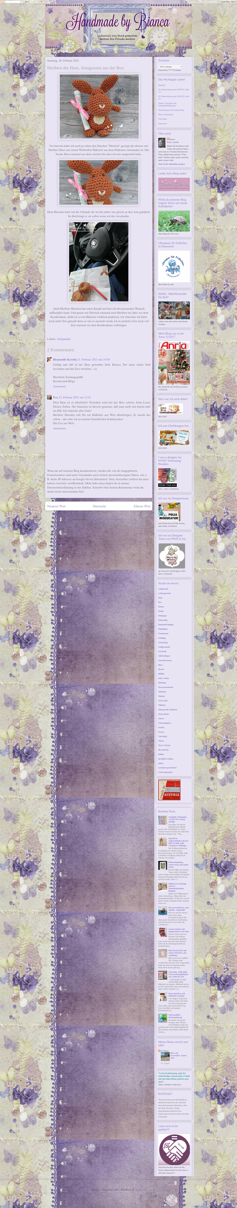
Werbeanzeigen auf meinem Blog (171, 110)
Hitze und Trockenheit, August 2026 (178, 1055)
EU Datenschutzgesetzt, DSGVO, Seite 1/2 (173, 90)
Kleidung (162, 682)
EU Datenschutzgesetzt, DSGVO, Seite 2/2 (173, 97)
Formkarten (163, 633)
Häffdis (161, 673)
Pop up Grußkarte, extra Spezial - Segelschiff (178, 908)
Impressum (162, 123)
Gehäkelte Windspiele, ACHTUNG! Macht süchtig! (177, 819)
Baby (160, 597)
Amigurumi (64, 339)
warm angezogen (165, 772)
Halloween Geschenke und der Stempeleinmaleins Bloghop (177, 887)
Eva (55, 397)
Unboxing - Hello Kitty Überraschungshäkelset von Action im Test (178, 974)
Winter (161, 740)
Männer (161, 696)
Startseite (99, 506)
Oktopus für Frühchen (167, 709)
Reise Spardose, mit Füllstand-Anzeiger (176, 994)
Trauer (161, 731)
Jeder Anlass (163, 678)
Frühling (162, 638)
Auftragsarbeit (164, 593)
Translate (177, 70)
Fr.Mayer (165, 1050)
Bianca (172, 139)
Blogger (140, 1189)
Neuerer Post (56, 506)
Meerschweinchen (165, 687)
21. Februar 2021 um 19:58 (93, 359)
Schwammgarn (164, 722)
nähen (160, 763)
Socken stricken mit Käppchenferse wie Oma (178, 930)
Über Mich (162, 119)
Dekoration (163, 620)
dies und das (163, 749)
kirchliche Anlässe (165, 758)
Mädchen (162, 691)
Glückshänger (164, 655)
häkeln (161, 754)
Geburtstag (163, 642)
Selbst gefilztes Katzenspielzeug (175, 1016)
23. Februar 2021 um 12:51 (75, 397)
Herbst (161, 669)
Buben (161, 606)
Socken (161, 727)
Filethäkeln (163, 628)
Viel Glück (162, 736)
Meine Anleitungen (165, 114)
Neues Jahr (163, 700)
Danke (161, 611)
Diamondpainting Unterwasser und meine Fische (178, 864)
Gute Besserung (164, 660)
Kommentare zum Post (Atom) (106, 519)
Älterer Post (141, 506)
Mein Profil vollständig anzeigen (171, 164)
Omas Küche (163, 714)
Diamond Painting (166, 624)
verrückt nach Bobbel (167, 767)
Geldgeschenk (164, 646)
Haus (160, 664)
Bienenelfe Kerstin (65, 359)
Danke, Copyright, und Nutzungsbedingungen (167, 104)
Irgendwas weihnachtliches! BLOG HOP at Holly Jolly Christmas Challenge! (178, 842)
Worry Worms (164, 745)
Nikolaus (162, 704)
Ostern (161, 718)
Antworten (59, 386)
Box (160, 602)
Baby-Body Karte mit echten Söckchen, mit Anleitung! (177, 952)
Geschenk (162, 651)
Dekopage (162, 615)
